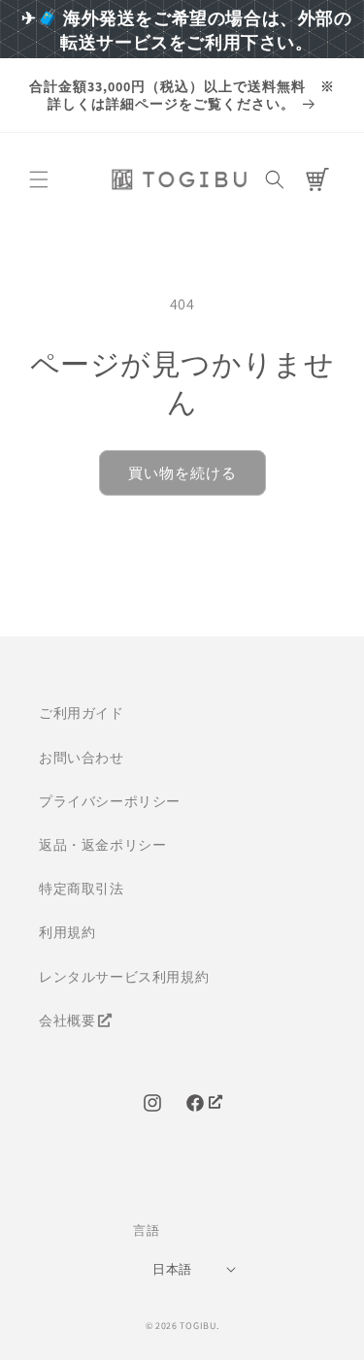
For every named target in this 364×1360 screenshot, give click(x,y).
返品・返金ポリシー (102, 845)
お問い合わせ (81, 757)
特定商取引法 (81, 888)
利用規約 (67, 932)
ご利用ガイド (81, 713)
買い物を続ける (182, 473)
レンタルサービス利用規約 (124, 977)
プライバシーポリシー (110, 801)
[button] (38, 179)
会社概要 (67, 1020)
